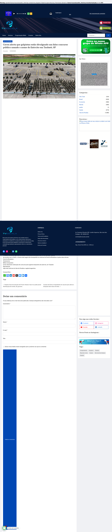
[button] (81, 223)
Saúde (81, 110)
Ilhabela (97, 350)
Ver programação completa (97, 13)
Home (4, 35)
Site (4, 338)
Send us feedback (42, 243)
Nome (5, 322)
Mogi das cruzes (84, 353)
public (81, 107)
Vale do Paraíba (8, 41)
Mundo (81, 104)
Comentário (6, 303)
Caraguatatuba (83, 350)
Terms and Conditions (43, 236)
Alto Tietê (82, 96)
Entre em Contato (42, 245)
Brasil (81, 99)
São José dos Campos (100, 353)
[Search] (108, 35)
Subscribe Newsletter (43, 238)
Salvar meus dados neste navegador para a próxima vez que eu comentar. (25, 346)
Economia (82, 102)
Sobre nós (40, 231)
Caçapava (91, 350)
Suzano (91, 353)
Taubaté (82, 355)
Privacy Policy (41, 234)
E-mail (5, 330)
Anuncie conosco (42, 240)
